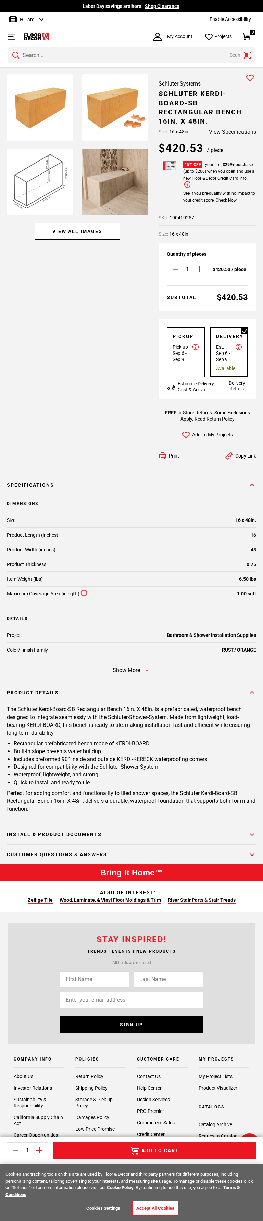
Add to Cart (160, 1150)
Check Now (226, 200)
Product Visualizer (218, 1088)
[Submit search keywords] (16, 55)
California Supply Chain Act (38, 1120)
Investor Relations (33, 1088)
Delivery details (237, 385)
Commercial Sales (156, 1123)
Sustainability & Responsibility (30, 1102)
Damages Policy (92, 1117)
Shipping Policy (91, 1088)
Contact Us (149, 1076)
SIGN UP (131, 1024)
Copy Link (245, 456)
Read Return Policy (215, 419)
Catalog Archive (215, 1124)
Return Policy (89, 1076)
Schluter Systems (180, 83)
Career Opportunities (36, 1135)
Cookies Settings (103, 1208)
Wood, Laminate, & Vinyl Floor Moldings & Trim (110, 900)
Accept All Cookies (155, 1208)
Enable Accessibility (230, 19)
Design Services (153, 1099)
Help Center (149, 1088)
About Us (23, 1076)
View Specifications (232, 132)
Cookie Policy (120, 1187)
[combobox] (131, 55)
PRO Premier (150, 1111)
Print (174, 456)
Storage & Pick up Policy (94, 1102)
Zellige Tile (40, 900)
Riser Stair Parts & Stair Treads (202, 900)
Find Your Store (199, 6)
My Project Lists (216, 1076)
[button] (8, 37)
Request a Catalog (218, 1136)
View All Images (77, 231)
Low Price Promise (95, 1129)
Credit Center (151, 1134)
